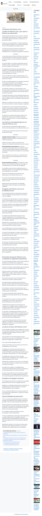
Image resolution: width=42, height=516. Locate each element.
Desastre (36, 119)
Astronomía (37, 38)
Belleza (35, 54)
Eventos (36, 152)
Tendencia (36, 300)
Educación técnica (36, 131)
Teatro (35, 296)
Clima (35, 71)
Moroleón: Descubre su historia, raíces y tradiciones (36, 403)
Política (35, 252)
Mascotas (36, 212)
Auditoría (36, 40)
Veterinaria (36, 317)
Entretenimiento (34, 2)
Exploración (37, 154)
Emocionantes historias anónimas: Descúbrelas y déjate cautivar (37, 460)
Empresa (36, 136)
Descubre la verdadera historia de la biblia (13, 448)
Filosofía (36, 162)
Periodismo (36, 250)
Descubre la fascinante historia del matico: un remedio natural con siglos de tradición (37, 387)
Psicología (36, 256)
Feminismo (36, 160)
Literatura (36, 201)
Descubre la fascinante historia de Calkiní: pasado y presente (36, 357)
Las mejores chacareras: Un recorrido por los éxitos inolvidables (37, 418)
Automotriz (36, 47)
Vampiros (36, 315)
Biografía (36, 56)
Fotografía (36, 169)
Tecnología (12, 5)
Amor (35, 22)
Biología (36, 58)
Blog (35, 60)
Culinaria (36, 86)
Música (34, 5)
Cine (35, 69)
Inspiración (36, 190)
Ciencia (36, 68)
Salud (35, 278)
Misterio (36, 228)
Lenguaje (36, 197)
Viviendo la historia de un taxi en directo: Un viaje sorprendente (37, 434)
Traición (36, 307)
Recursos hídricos (36, 260)
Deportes (36, 108)
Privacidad (36, 254)
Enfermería (36, 141)
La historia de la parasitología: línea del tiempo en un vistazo (37, 371)
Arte (35, 36)
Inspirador (36, 192)
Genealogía (37, 175)
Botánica (36, 62)
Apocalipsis (37, 31)
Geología (36, 179)
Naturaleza (36, 241)
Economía (36, 126)
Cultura (25, 2)
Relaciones (36, 270)
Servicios (36, 281)
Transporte (36, 309)
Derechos (36, 112)
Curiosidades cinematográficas (37, 95)
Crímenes (36, 81)
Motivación (36, 234)
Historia (19, 5)
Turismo (36, 311)
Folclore (36, 165)
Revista (35, 274)
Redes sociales (36, 264)
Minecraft (36, 226)
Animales (36, 26)
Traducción (36, 306)
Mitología (36, 230)
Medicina (36, 217)
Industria (36, 184)
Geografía (36, 177)
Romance (36, 276)
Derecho (36, 110)
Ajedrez (35, 20)
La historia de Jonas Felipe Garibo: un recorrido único (36, 493)
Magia (35, 203)
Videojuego (37, 321)
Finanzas (36, 164)
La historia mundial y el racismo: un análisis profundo (36, 506)
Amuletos (36, 24)
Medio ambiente (36, 220)
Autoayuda (36, 42)
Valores (36, 313)
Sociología (36, 287)
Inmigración (37, 188)
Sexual (35, 283)
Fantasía (36, 158)
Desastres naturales (36, 122)
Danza (35, 104)
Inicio (10, 2)
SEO (35, 279)
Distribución (37, 124)
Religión (36, 272)
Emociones (36, 134)
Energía (36, 139)
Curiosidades (17, 2)
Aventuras (36, 53)
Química (36, 258)
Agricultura (36, 18)
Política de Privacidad (23, 514)
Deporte (36, 106)
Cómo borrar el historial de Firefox (11, 450)
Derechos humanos (36, 114)
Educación (36, 128)
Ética (35, 150)
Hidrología (36, 180)
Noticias (36, 245)
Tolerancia (36, 304)
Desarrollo (36, 117)
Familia (35, 156)
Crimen (35, 79)
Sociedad (36, 285)
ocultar (18, 431)
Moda (35, 232)
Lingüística (36, 199)
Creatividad (37, 77)
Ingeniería (36, 186)
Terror (35, 302)
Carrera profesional (37, 65)
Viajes (35, 319)
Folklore (36, 167)
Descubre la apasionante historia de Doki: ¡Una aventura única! (37, 340)
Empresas (36, 137)
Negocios (36, 243)
